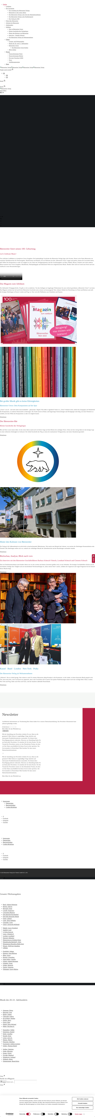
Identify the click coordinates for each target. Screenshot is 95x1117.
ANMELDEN (5, 730)
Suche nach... (10, 1082)
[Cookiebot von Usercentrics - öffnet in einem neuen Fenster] (9, 1114)
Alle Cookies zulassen (82, 1099)
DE (4, 73)
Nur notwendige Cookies (82, 1107)
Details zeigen (78, 1114)
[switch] (43, 1114)
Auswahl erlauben (82, 1103)
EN (7, 77)
